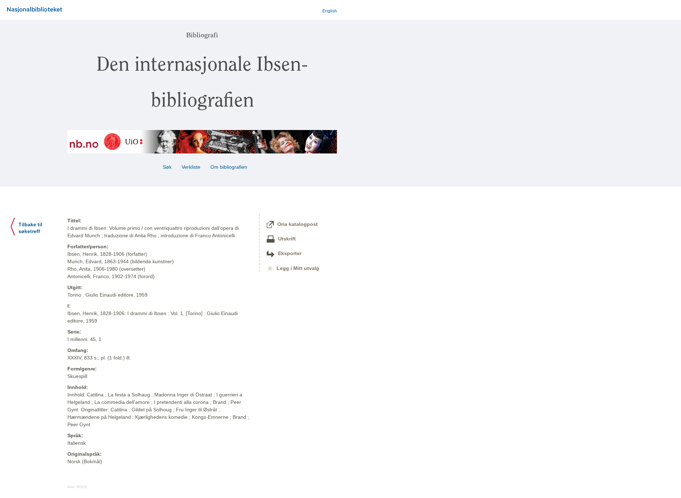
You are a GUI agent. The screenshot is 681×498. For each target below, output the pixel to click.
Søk (167, 167)
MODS (82, 487)
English (329, 11)
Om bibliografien (229, 167)
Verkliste (191, 167)
